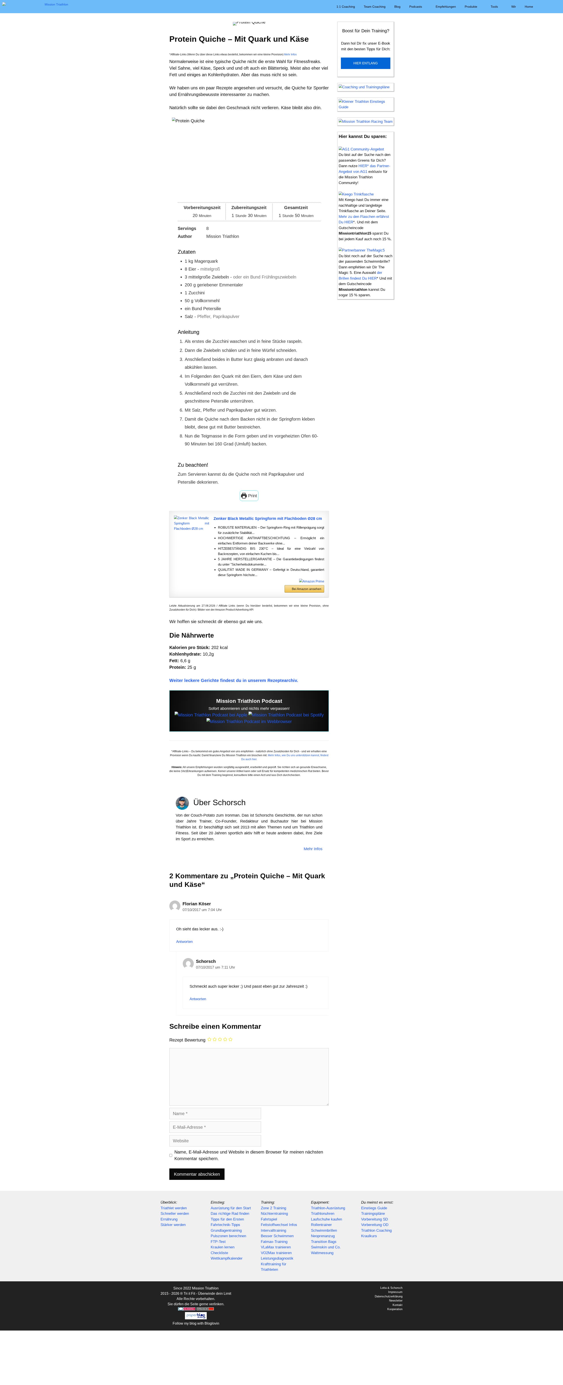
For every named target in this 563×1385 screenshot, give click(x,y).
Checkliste (219, 1253)
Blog (397, 6)
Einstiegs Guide (374, 1208)
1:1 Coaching (345, 6)
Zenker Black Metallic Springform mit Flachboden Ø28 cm (268, 518)
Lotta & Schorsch (391, 1287)
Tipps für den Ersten (227, 1219)
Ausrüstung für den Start (231, 1208)
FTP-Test (218, 1242)
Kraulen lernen (222, 1247)
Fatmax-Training (274, 1242)
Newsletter (395, 1300)
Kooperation (394, 1309)
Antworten (184, 942)
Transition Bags (323, 1242)
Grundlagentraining (226, 1230)
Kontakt (397, 1305)
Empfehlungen (446, 6)
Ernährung (169, 1219)
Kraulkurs (369, 1236)
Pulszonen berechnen (228, 1236)
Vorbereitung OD (374, 1225)
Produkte (471, 6)
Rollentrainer (321, 1225)
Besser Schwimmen (277, 1236)
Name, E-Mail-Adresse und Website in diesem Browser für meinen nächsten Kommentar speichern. (248, 1155)
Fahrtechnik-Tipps (225, 1225)
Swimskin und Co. (326, 1247)
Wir (513, 6)
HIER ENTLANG (365, 63)
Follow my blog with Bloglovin (196, 1323)
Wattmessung (322, 1253)
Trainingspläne (373, 1213)
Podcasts (415, 6)
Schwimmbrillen (324, 1230)
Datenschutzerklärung (388, 1296)
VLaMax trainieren (276, 1247)
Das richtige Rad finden (230, 1213)
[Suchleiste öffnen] (556, 6)
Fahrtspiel (269, 1219)
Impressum (395, 1292)
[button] (543, 6)
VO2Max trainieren (276, 1253)
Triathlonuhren (322, 1213)
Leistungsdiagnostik (277, 1258)
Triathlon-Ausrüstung (328, 1208)
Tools (494, 6)
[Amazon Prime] (311, 581)
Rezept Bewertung (187, 1040)
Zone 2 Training (273, 1208)
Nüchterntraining (274, 1213)
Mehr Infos (290, 54)
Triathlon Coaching (376, 1230)
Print (252, 495)
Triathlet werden (174, 1208)
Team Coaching (375, 6)
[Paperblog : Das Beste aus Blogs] (196, 1318)
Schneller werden (175, 1213)
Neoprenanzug (323, 1236)
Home (529, 6)
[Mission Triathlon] (36, 6)
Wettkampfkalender (227, 1258)
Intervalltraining (273, 1230)
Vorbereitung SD (374, 1219)
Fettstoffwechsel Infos (279, 1225)
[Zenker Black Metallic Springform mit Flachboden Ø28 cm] (191, 523)
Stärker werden (173, 1225)
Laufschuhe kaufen (326, 1219)
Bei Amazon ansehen (306, 589)
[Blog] (249, 721)
